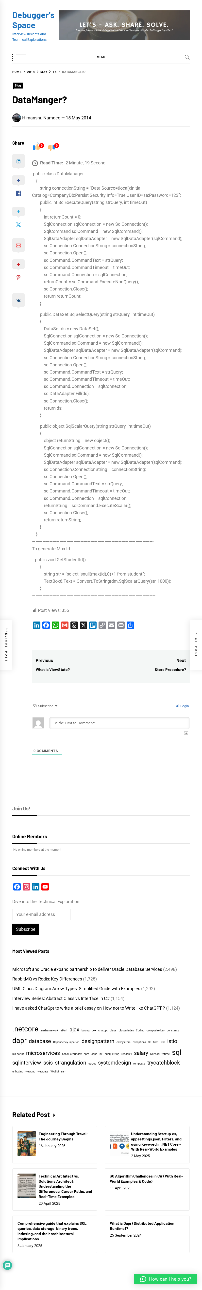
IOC (163, 1042)
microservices (43, 1053)
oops (94, 1054)
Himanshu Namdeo (41, 117)
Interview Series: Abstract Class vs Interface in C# (61, 998)
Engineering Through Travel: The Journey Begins (63, 1136)
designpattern (98, 1041)
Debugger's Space (33, 20)
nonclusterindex (72, 1054)
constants (173, 1030)
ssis (48, 1063)
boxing (85, 1030)
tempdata (139, 1063)
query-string (112, 1054)
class (113, 1030)
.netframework (49, 1030)
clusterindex (126, 1030)
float (155, 1042)
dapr (19, 1040)
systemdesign (114, 1063)
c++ (94, 1030)
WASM (54, 1071)
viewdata (42, 1071)
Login (184, 706)
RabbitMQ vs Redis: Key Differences (47, 978)
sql (176, 1052)
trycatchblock (163, 1063)
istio (172, 1041)
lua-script (18, 1054)
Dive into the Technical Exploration (45, 901)
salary (141, 1053)
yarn (63, 1071)
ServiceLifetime (160, 1054)
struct (92, 1063)
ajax (74, 1029)
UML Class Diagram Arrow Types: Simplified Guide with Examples (76, 988)
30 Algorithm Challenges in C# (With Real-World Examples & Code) (146, 1178)
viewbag (30, 1071)
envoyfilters (124, 1042)
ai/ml (64, 1030)
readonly (126, 1054)
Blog (18, 85)
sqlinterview (26, 1063)
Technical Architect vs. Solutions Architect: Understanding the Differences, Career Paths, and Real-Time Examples (65, 1186)
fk (149, 1042)
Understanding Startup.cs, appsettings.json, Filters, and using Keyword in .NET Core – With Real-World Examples (156, 1141)
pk (101, 1054)
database (40, 1041)
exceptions (139, 1042)
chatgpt (103, 1030)
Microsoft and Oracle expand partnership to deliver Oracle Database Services (87, 969)
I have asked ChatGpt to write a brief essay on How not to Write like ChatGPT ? (88, 1008)
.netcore (25, 1029)
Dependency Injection (66, 1042)
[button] (101, 57)
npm (86, 1054)
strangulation (70, 1063)
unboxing (17, 1071)
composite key (156, 1030)
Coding (140, 1030)
